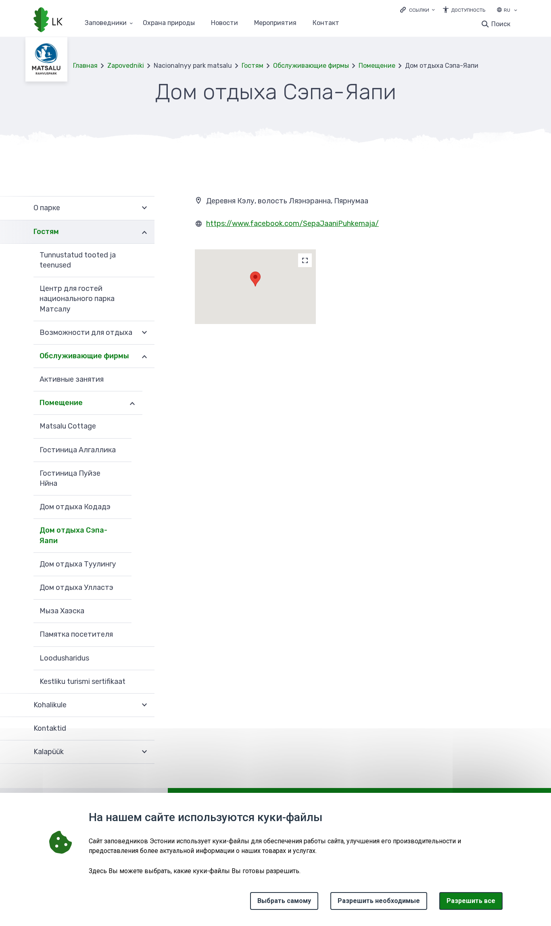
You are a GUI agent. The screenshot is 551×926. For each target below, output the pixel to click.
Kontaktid (49, 728)
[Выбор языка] (515, 11)
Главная (85, 65)
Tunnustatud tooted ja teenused (78, 260)
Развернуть (144, 208)
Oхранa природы (169, 23)
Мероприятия (275, 23)
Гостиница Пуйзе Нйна (70, 478)
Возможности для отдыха (86, 332)
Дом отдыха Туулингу (78, 564)
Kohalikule (50, 704)
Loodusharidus (64, 658)
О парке (46, 207)
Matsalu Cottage (68, 426)
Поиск (500, 24)
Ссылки (419, 10)
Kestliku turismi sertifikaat (82, 681)
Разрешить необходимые (379, 901)
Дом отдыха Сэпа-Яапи (73, 535)
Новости (224, 23)
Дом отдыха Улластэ (76, 587)
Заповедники (106, 23)
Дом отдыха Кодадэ (75, 506)
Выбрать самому (284, 901)
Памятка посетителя (76, 634)
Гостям (252, 65)
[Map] (305, 260)
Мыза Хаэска (62, 610)
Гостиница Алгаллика (78, 449)
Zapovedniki (125, 65)
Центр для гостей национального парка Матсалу (77, 298)
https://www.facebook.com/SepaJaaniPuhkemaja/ (292, 223)
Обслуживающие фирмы (311, 65)
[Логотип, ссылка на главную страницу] (48, 20)
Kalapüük (48, 751)
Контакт (326, 23)
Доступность (468, 10)
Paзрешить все (471, 901)
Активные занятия (72, 379)
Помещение (377, 65)
